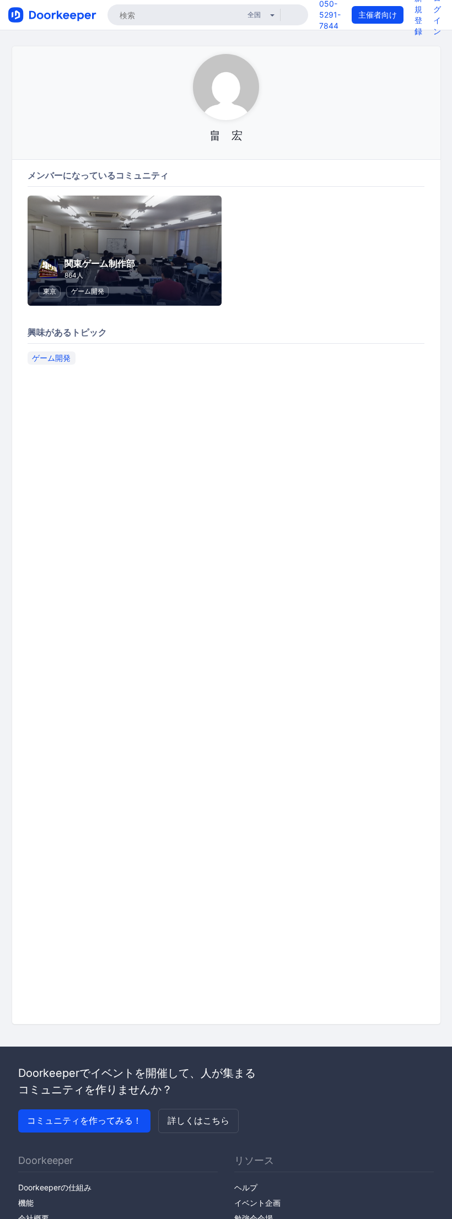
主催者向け (377, 14)
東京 (49, 291)
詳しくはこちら (198, 1120)
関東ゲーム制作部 (99, 263)
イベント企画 (257, 1202)
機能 (26, 1202)
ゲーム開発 (87, 291)
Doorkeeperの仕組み (55, 1187)
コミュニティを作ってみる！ (84, 1120)
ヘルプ (245, 1187)
